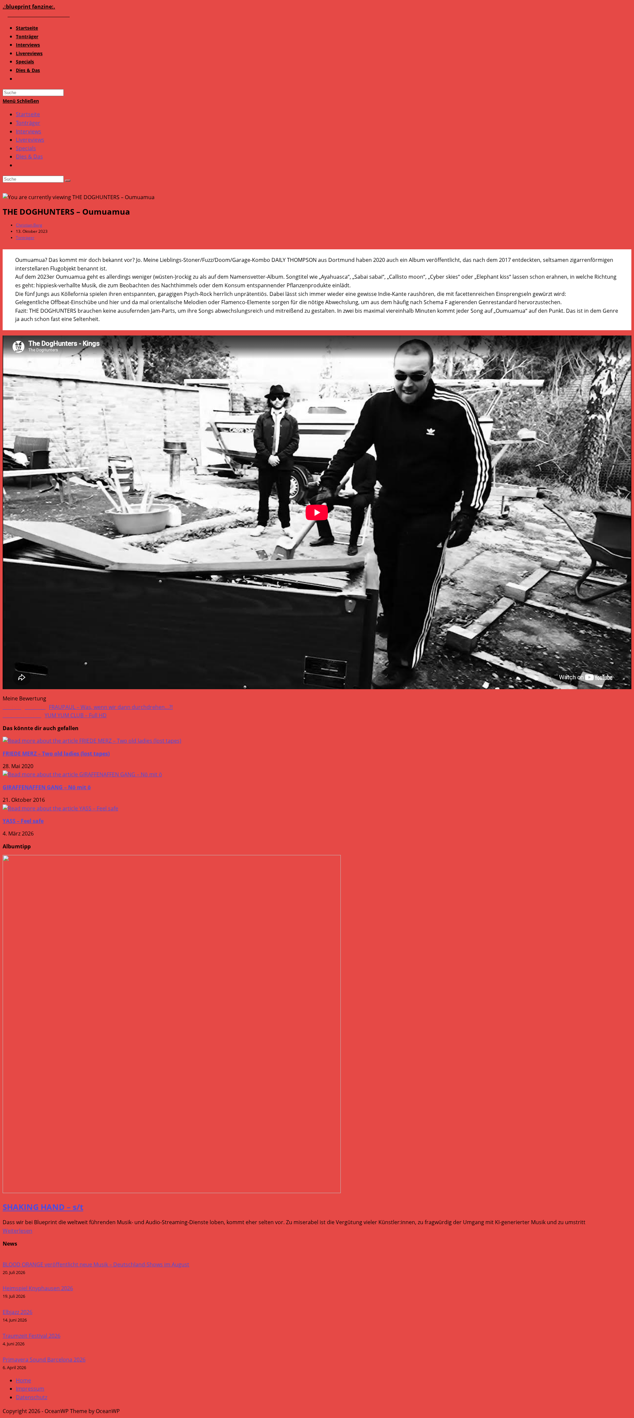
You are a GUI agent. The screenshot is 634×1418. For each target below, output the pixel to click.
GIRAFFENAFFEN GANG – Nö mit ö (47, 787)
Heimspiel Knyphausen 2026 (38, 1288)
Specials (26, 148)
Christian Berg (29, 225)
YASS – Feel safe (23, 821)
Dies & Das (29, 156)
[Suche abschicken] (67, 181)
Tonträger (28, 122)
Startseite (28, 114)
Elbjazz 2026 (17, 1312)
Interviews (28, 131)
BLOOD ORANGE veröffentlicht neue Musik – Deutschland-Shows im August (96, 1264)
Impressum (30, 1388)
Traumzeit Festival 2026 (31, 1335)
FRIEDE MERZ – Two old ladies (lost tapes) (56, 753)
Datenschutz (31, 1397)
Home (23, 1380)
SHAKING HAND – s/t (43, 1206)
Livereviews (30, 139)
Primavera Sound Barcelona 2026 (44, 1359)
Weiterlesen (17, 1230)
